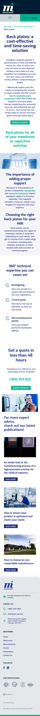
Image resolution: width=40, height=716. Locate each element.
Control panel (19, 299)
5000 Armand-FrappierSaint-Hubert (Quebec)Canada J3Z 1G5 (17, 621)
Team (5, 637)
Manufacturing (9, 644)
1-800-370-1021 (20, 379)
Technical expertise (23, 26)
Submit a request (21, 388)
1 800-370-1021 (14, 609)
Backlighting (18, 284)
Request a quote (20, 122)
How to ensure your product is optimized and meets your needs (18, 516)
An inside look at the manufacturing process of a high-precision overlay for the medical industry (20, 467)
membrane (29, 190)
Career (6, 648)
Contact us (7, 655)
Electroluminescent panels (22, 319)
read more (11, 479)
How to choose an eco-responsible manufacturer (19, 561)
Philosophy (8, 640)
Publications (8, 652)
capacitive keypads (18, 193)
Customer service (15, 614)
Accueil (7, 26)
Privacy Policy (8, 703)
